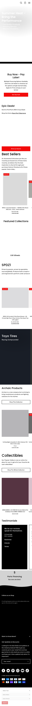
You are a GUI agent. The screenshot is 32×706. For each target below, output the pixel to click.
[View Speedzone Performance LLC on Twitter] (8, 670)
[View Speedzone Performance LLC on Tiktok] (27, 670)
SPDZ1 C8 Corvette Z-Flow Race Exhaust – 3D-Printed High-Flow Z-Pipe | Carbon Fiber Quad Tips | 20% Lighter (15, 318)
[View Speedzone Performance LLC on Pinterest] (13, 670)
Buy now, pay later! (14, 579)
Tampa (6, 546)
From (15, 446)
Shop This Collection (16, 402)
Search (5, 702)
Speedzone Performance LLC (13, 675)
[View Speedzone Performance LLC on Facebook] (3, 670)
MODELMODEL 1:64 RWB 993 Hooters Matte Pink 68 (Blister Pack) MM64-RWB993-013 (15, 510)
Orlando (7, 543)
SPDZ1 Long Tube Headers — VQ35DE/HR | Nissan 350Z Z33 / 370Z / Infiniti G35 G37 (15, 208)
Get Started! (16, 94)
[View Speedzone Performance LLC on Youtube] (22, 670)
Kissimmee (7, 539)
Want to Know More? (9, 636)
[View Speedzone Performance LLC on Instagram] (17, 670)
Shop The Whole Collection (16, 470)
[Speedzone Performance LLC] (11, 2)
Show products (16, 149)
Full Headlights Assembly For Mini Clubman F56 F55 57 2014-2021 (15, 442)
